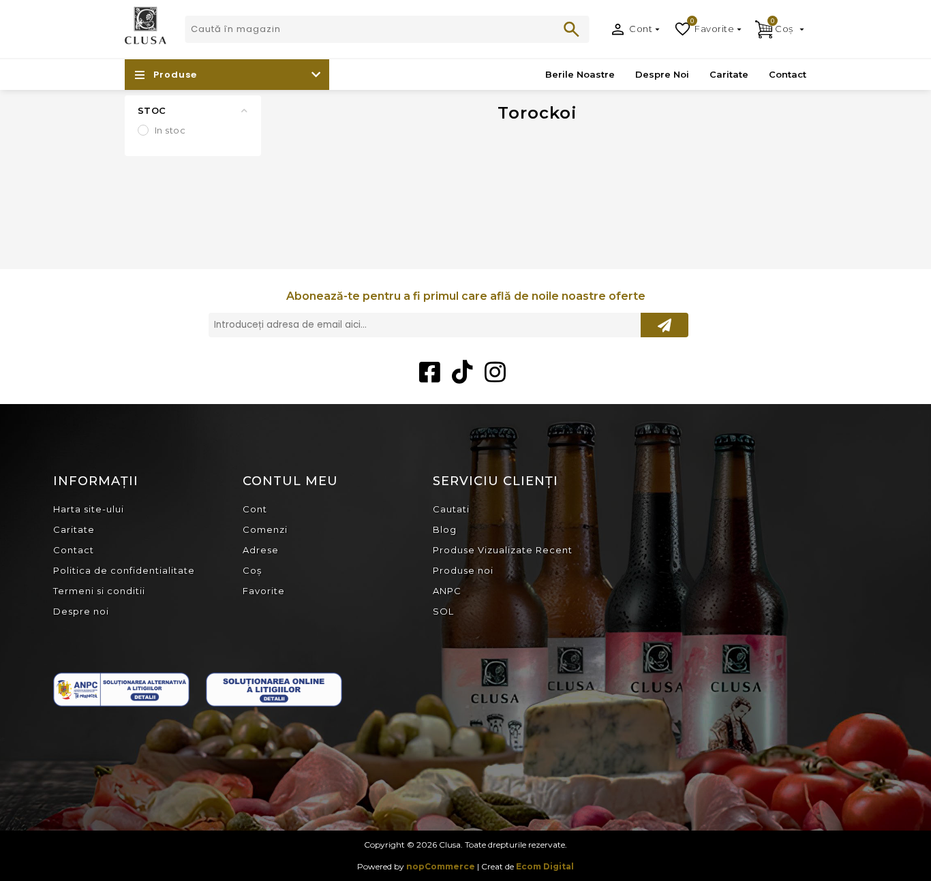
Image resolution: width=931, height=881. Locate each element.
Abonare (664, 325)
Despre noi (81, 611)
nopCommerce (440, 866)
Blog (445, 529)
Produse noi (463, 570)
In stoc (170, 130)
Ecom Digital (545, 866)
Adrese (261, 549)
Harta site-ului (88, 509)
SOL (443, 611)
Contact (73, 549)
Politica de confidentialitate (124, 570)
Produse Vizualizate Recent (503, 549)
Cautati (572, 29)
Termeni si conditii (99, 590)
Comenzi (265, 529)
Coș (252, 570)
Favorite (264, 590)
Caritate (74, 529)
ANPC (447, 590)
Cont (640, 28)
